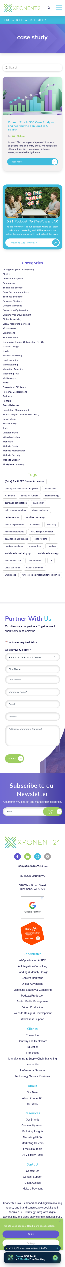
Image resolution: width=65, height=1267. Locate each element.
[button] (49, 7)
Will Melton (18, 136)
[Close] (60, 1221)
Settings (31, 1243)
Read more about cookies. (41, 1226)
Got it (31, 1234)
